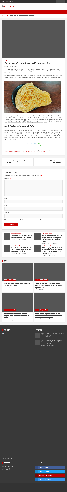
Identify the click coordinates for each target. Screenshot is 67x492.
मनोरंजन (19, 233)
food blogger (29, 150)
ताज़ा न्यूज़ (39, 330)
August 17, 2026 (15, 239)
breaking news (17, 150)
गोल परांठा (25, 151)
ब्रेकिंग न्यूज (37, 151)
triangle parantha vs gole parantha (13, 151)
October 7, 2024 (8, 66)
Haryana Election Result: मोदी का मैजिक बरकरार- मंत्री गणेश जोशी (48, 162)
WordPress (56, 489)
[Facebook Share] (27, 144)
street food (54, 150)
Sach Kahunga (21, 489)
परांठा (34, 151)
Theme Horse (36, 489)
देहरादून (16, 233)
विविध (5, 261)
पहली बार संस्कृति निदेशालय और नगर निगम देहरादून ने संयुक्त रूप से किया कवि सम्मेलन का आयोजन (21, 249)
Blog (6, 60)
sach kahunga (47, 150)
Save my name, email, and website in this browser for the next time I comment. (28, 220)
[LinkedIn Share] (35, 144)
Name (6, 198)
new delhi (36, 150)
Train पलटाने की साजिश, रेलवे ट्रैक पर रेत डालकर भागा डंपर (18, 162)
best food (10, 150)
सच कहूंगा (43, 151)
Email (6, 205)
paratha (41, 150)
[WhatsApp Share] (39, 144)
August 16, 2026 (15, 253)
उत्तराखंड (13, 233)
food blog (23, 150)
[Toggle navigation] (4, 12)
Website (6, 212)
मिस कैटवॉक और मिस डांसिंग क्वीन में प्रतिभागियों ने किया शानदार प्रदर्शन (21, 236)
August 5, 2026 (46, 255)
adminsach (16, 66)
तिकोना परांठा (29, 151)
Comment (7, 178)
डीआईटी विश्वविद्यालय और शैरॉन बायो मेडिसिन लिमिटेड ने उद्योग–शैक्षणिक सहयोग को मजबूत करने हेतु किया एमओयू (52, 238)
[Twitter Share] (31, 144)
